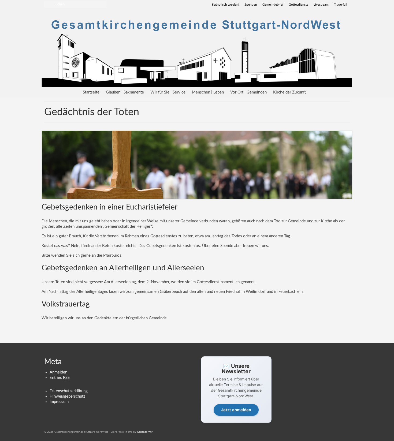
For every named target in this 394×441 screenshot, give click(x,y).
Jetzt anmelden (236, 409)
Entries (60, 378)
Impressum (59, 402)
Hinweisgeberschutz (67, 396)
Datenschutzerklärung (69, 391)
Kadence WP (145, 432)
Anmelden (58, 372)
